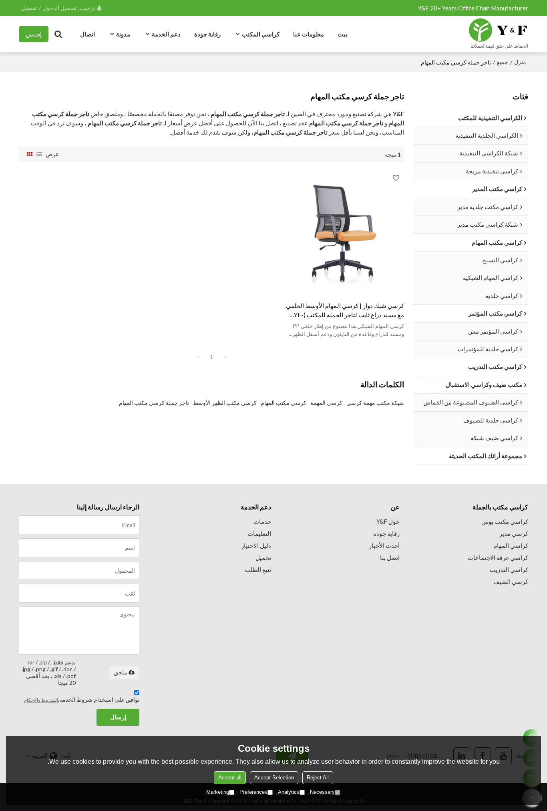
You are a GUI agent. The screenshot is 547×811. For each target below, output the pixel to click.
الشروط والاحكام (41, 700)
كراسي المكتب (261, 34)
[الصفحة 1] (198, 357)
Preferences (253, 792)
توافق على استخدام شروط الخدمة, (81, 699)
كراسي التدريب (509, 569)
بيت (342, 34)
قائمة (39, 154)
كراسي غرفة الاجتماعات (498, 557)
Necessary (322, 792)
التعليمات (259, 533)
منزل (520, 61)
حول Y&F (388, 521)
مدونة (123, 34)
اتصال (87, 34)
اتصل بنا (390, 557)
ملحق (120, 672)
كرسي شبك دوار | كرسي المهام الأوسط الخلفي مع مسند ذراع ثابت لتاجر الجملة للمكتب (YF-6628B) (345, 311)
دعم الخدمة (166, 34)
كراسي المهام (510, 545)
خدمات (262, 521)
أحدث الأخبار (384, 545)
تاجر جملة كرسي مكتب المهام (154, 402)
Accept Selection (274, 778)
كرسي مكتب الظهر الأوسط (225, 402)
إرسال (118, 716)
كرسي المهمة (326, 402)
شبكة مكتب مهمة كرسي (375, 402)
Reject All (318, 778)
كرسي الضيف (510, 581)
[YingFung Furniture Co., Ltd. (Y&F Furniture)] (498, 30)
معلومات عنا (308, 34)
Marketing (217, 792)
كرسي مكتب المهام (283, 402)
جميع (502, 61)
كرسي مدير (513, 533)
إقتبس (34, 34)
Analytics (289, 792)
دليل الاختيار (256, 545)
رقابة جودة (207, 34)
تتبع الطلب (258, 569)
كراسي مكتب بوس (504, 521)
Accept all (229, 778)
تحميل (263, 557)
